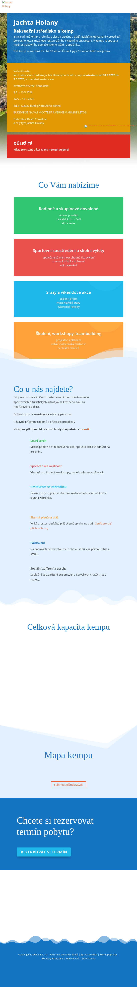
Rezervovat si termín (44, 851)
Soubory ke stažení (52, 958)
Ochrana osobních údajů (64, 954)
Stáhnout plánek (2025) (68, 784)
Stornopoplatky (108, 954)
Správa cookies (89, 954)
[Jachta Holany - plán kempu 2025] (67, 768)
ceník (86, 429)
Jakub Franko (88, 958)
